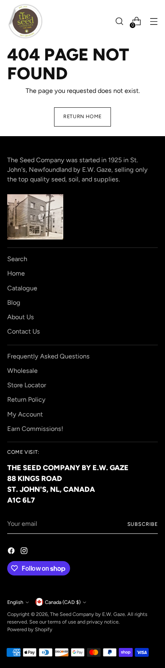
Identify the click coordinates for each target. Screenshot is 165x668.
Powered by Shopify (29, 629)
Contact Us (23, 331)
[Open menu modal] (153, 21)
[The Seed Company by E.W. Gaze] (25, 21)
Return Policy (26, 399)
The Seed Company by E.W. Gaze (87, 614)
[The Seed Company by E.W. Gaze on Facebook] (12, 552)
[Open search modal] (119, 21)
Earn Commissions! (35, 429)
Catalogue (22, 288)
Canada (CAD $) (62, 602)
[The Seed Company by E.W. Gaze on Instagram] (25, 552)
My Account (25, 414)
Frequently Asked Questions (48, 356)
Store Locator (26, 385)
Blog (13, 302)
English (15, 602)
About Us (20, 317)
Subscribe (142, 524)
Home (16, 273)
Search (17, 259)
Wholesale (22, 370)
